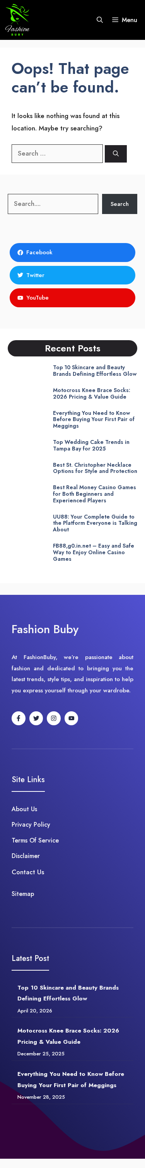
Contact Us (28, 872)
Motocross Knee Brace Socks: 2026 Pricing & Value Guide (91, 393)
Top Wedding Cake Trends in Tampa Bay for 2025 (91, 445)
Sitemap (23, 893)
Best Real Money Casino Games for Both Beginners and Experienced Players (94, 493)
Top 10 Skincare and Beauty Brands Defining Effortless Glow (94, 370)
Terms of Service (35, 840)
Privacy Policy (31, 824)
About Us (24, 809)
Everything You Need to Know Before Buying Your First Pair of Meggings (94, 419)
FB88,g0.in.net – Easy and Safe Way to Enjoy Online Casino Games (93, 552)
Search (120, 204)
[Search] (116, 154)
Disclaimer (26, 855)
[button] (99, 20)
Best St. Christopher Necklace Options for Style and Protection (95, 468)
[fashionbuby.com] (17, 20)
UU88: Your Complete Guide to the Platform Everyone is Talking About (95, 523)
